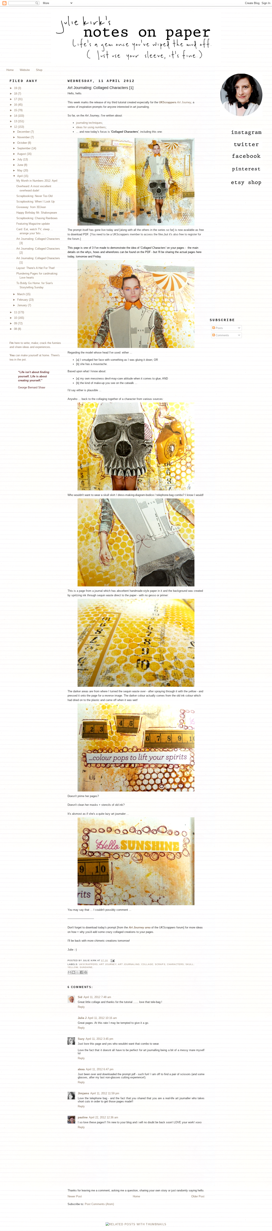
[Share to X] (77, 972)
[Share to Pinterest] (86, 972)
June (20, 165)
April (20, 176)
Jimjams (83, 1093)
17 (16, 99)
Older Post (197, 1196)
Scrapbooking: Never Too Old (34, 196)
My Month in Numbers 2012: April (36, 180)
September (24, 148)
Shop (39, 70)
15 (16, 110)
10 (16, 317)
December (24, 131)
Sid (80, 997)
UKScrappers (167, 102)
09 (16, 323)
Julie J (82, 1018)
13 (16, 121)
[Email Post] (112, 960)
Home (10, 70)
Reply (81, 1006)
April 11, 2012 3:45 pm (99, 1038)
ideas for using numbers (91, 127)
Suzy (81, 1038)
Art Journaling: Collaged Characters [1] (100, 88)
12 (16, 126)
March (21, 294)
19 (16, 88)
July (20, 159)
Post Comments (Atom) (99, 1204)
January (22, 305)
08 (16, 328)
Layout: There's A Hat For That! (35, 268)
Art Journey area (139, 927)
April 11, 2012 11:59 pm (104, 1093)
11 (16, 312)
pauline (83, 1117)
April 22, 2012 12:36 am (103, 1117)
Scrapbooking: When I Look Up (35, 201)
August (22, 153)
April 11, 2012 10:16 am (102, 1018)
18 (16, 93)
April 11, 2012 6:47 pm (99, 1069)
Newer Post (75, 1196)
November (24, 137)
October (22, 142)
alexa (81, 1069)
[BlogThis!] (73, 972)
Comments (222, 335)
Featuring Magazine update (33, 223)
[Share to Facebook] (81, 972)
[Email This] (69, 972)
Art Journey (184, 102)
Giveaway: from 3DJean (31, 207)
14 (16, 115)
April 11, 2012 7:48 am (97, 997)
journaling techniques (89, 122)
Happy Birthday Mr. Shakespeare (36, 212)
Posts (219, 328)
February (23, 299)
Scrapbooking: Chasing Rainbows (37, 218)
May (20, 170)
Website (25, 70)
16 (16, 104)
